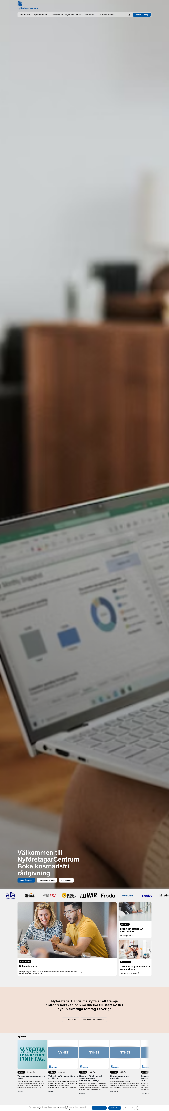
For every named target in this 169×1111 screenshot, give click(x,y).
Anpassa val (129, 1108)
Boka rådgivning (142, 15)
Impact (78, 15)
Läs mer (22, 1091)
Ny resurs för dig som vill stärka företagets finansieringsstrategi (91, 1078)
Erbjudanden (69, 15)
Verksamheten (90, 15)
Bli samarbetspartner (107, 15)
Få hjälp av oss (24, 15)
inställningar (67, 1109)
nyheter (21, 1072)
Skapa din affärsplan (47, 880)
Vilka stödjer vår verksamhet (93, 1019)
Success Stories (57, 15)
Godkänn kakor (99, 1108)
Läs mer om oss (70, 1019)
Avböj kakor (114, 1108)
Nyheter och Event (40, 15)
